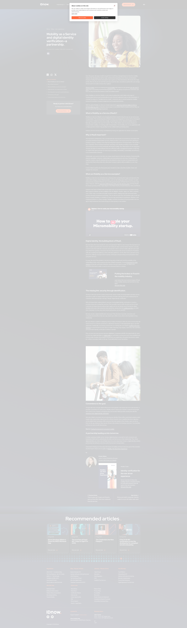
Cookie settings (104, 17)
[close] (114, 5)
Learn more (74, 13)
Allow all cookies (82, 17)
